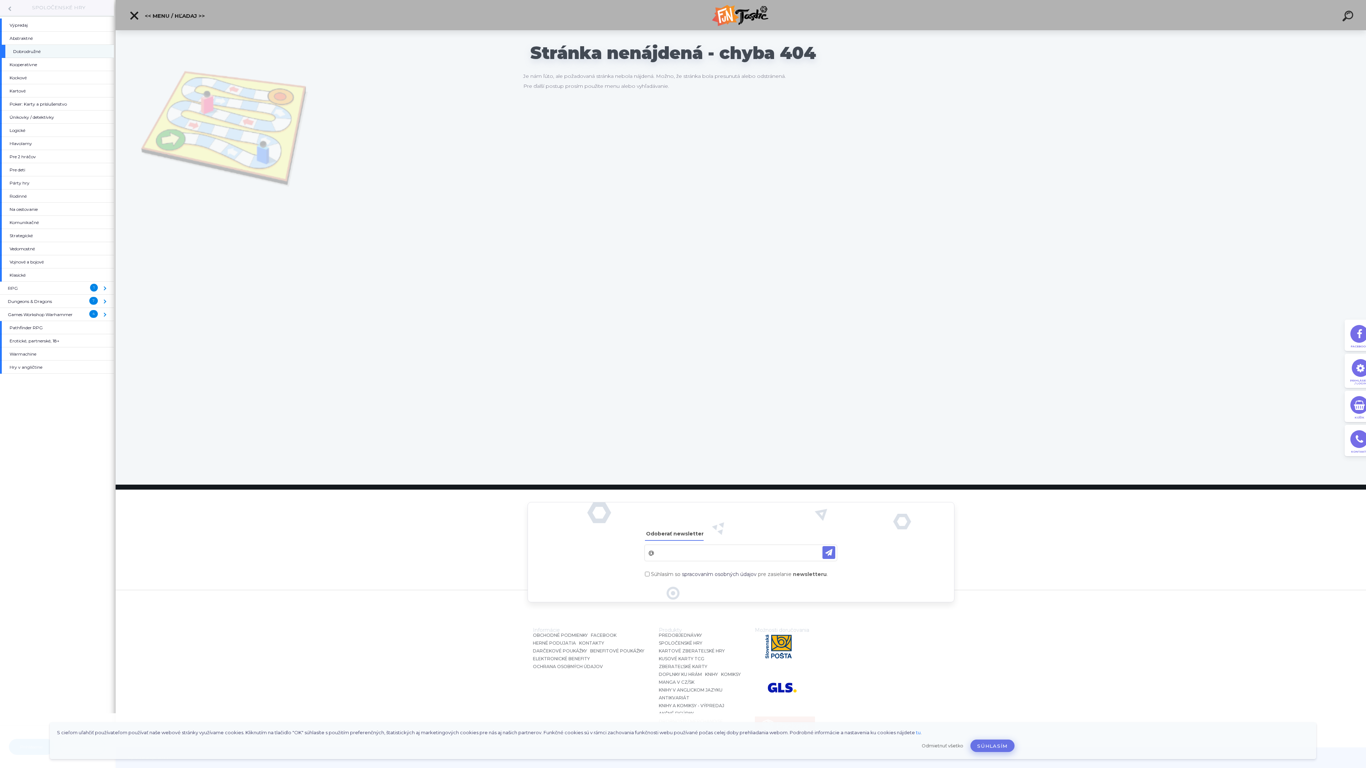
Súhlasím (992, 746)
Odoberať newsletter (675, 533)
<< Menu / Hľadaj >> (174, 15)
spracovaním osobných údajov (719, 574)
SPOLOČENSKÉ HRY (58, 7)
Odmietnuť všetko (942, 745)
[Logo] (740, 15)
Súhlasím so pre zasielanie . (739, 574)
